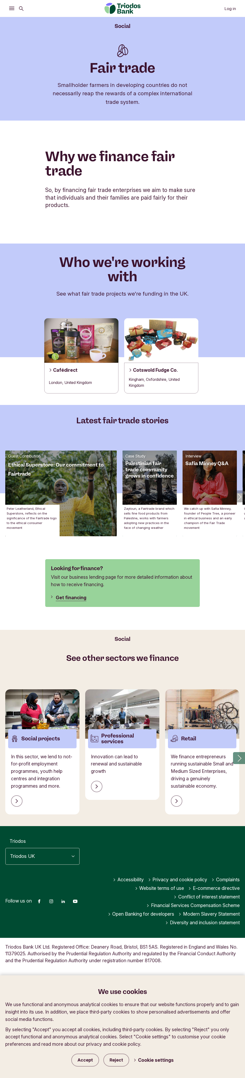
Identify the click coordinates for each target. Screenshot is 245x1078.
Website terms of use (161, 888)
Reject (116, 1059)
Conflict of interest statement (209, 897)
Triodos (18, 841)
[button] (239, 496)
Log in (230, 8)
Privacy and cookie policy (179, 879)
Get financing (71, 597)
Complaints (228, 879)
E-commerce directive (216, 888)
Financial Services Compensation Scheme (195, 905)
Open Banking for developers (143, 914)
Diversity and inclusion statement (205, 922)
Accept (85, 1059)
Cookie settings (156, 1060)
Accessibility (130, 879)
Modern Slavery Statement (211, 914)
